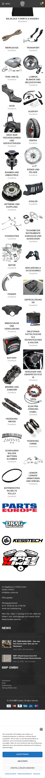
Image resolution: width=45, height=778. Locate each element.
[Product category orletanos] (33, 328)
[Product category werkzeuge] (12, 39)
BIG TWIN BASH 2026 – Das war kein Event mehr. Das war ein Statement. (26, 643)
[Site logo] (22, 4)
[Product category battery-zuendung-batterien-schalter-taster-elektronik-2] (12, 349)
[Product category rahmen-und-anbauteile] (12, 165)
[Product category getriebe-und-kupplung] (12, 197)
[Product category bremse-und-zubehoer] (12, 380)
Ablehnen (23, 761)
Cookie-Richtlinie (10, 773)
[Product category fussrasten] (12, 228)
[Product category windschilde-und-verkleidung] (12, 317)
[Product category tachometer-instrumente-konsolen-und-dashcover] (33, 226)
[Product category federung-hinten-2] (12, 411)
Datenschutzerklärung (25, 773)
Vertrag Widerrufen (9, 688)
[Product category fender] (12, 286)
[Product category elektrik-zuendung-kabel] (33, 400)
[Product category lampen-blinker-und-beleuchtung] (33, 71)
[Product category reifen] (33, 132)
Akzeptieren (22, 754)
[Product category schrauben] (12, 446)
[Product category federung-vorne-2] (33, 434)
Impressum (36, 773)
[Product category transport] (33, 39)
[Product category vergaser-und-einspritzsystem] (33, 366)
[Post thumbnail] (6, 645)
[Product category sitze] (12, 97)
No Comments (28, 649)
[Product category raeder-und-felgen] (33, 162)
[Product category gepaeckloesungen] (33, 292)
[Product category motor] (12, 257)
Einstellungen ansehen (22, 768)
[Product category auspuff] (33, 103)
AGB (3, 683)
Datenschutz (7, 685)
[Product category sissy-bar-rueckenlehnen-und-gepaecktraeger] (12, 131)
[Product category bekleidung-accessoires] (33, 261)
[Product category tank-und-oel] (12, 68)
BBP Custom (18, 701)
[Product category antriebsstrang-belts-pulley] (12, 482)
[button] (41, 729)
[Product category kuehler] (33, 193)
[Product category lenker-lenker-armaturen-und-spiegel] (33, 468)
